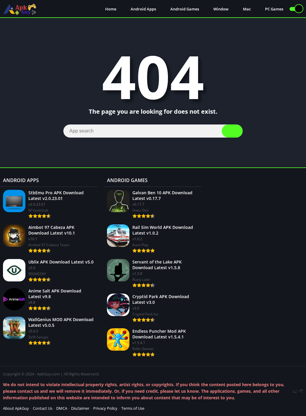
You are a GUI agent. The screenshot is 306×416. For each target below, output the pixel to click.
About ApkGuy (16, 408)
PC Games (273, 9)
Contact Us (42, 408)
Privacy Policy (105, 408)
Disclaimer (80, 408)
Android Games (184, 9)
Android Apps (143, 9)
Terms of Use (132, 408)
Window (220, 9)
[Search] (232, 131)
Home (110, 9)
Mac (246, 9)
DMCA (61, 408)
